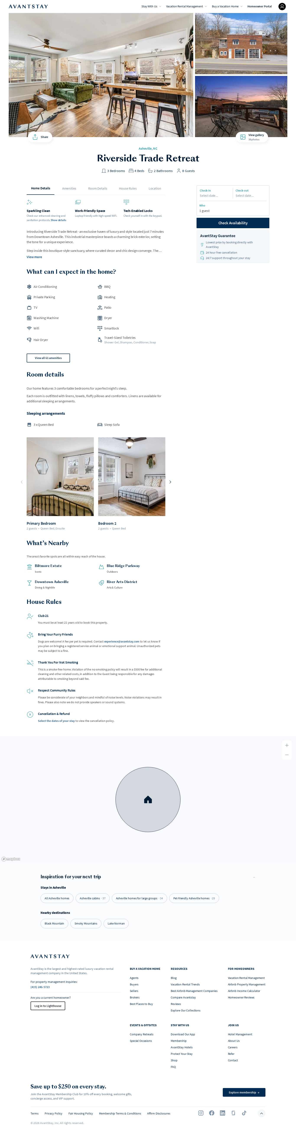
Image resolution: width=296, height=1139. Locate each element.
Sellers (134, 991)
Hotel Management (240, 1034)
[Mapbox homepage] (10, 859)
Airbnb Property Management (246, 984)
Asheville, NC (148, 148)
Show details (58, 220)
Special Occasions (141, 1041)
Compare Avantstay (183, 997)
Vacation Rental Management (184, 6)
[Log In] (282, 6)
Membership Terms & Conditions (120, 1113)
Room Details (97, 188)
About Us (234, 1041)
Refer (231, 1054)
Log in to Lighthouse (47, 1006)
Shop (174, 1060)
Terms (35, 1113)
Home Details (40, 188)
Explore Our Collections (185, 1010)
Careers (232, 1047)
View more (34, 257)
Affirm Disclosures (158, 1113)
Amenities (69, 188)
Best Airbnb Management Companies (194, 991)
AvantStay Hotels (182, 1047)
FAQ (173, 1067)
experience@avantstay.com (122, 641)
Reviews (176, 1004)
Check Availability (233, 222)
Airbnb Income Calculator (244, 991)
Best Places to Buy (141, 1004)
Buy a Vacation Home (225, 6)
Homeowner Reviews (241, 997)
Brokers (135, 997)
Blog (173, 978)
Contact (233, 1060)
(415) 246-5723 (40, 987)
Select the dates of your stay (56, 721)
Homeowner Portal (259, 6)
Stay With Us (149, 6)
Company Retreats (141, 1034)
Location (155, 188)
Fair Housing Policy (80, 1113)
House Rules (128, 188)
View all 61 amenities (48, 358)
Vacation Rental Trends (185, 984)
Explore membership (244, 1092)
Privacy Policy (53, 1113)
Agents (134, 978)
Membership (179, 1041)
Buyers (134, 984)
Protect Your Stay (182, 1054)
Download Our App (183, 1034)
